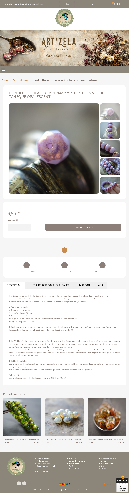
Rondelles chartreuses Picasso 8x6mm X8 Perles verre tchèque (28, 439)
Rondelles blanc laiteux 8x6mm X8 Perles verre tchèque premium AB (73, 439)
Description (14, 285)
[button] (11, 148)
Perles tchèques (20, 80)
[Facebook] (19, 483)
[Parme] (17, 220)
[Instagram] (24, 483)
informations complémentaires (50, 285)
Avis (100, 285)
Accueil (5, 80)
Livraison (84, 285)
